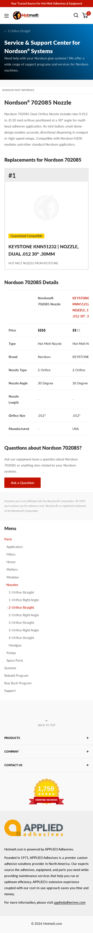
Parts (8, 539)
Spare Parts (14, 660)
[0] (85, 15)
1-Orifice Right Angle (24, 600)
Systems (10, 668)
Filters (11, 554)
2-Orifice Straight (19, 31)
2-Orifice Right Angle (24, 615)
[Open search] (76, 15)
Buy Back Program (17, 683)
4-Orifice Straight (21, 638)
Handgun (15, 645)
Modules (12, 577)
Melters (12, 569)
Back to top (46, 725)
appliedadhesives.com (69, 902)
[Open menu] (6, 16)
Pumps (11, 653)
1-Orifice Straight (21, 592)
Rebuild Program (16, 675)
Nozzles (12, 585)
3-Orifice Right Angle (24, 630)
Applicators (14, 547)
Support (10, 691)
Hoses (11, 562)
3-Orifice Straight (21, 622)
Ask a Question (22, 483)
